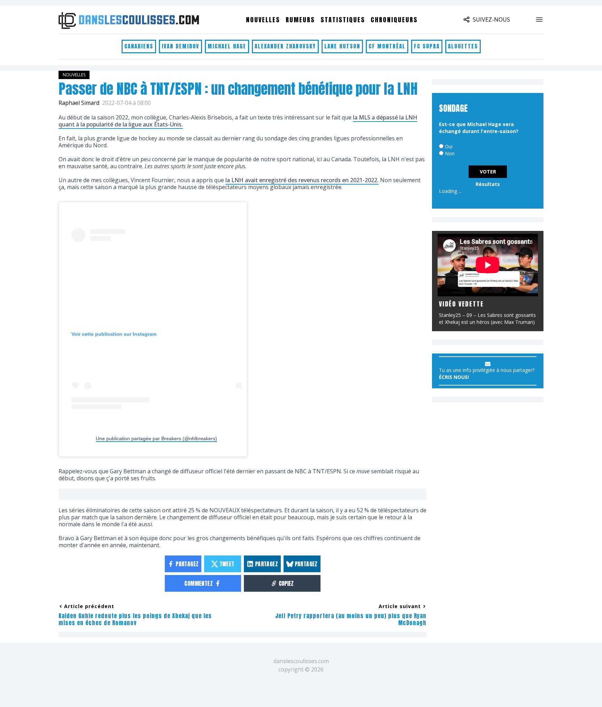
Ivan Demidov (180, 46)
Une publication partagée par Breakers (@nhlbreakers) (156, 438)
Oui (449, 146)
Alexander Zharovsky (285, 46)
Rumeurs (300, 19)
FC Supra (427, 46)
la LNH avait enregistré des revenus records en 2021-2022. (302, 180)
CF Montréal (387, 46)
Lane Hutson (342, 46)
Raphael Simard (79, 103)
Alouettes (463, 46)
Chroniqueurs (394, 19)
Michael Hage (227, 46)
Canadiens (138, 46)
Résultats (488, 184)
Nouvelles (263, 19)
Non (450, 153)
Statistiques (343, 19)
